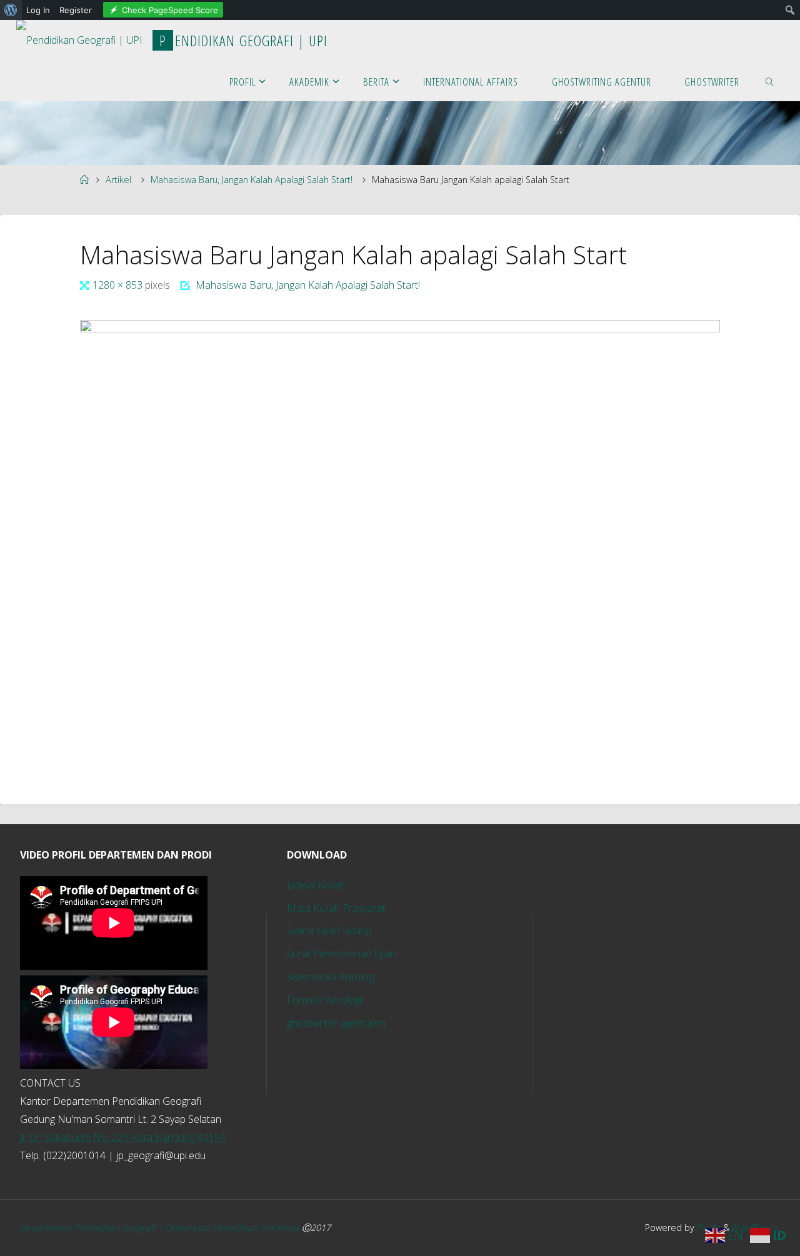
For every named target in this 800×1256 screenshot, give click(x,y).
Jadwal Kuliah (316, 885)
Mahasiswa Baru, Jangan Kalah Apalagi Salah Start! (251, 180)
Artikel (118, 180)
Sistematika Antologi (331, 977)
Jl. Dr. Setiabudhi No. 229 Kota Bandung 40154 (123, 1137)
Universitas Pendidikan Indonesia (234, 1228)
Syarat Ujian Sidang (329, 930)
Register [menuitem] (75, 10)
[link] (770, 81)
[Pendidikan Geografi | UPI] (79, 36)
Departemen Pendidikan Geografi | (93, 1228)
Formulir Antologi (324, 1000)
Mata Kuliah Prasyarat (336, 908)
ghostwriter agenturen (336, 1023)
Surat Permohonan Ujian (341, 953)
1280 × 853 (118, 285)
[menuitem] (11, 10)
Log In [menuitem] (38, 10)
